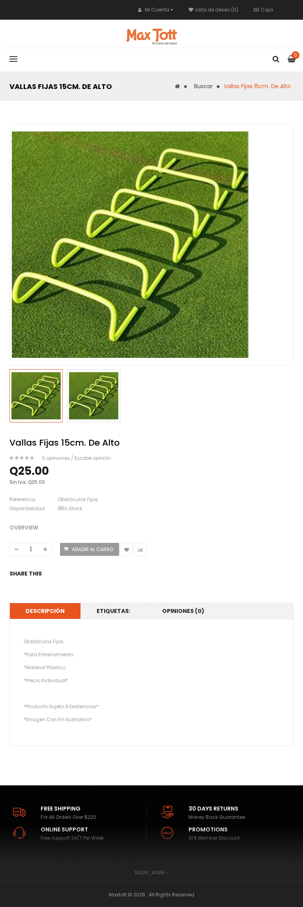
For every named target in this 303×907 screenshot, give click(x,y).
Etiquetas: (113, 611)
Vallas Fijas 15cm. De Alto (257, 86)
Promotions (208, 829)
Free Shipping (60, 809)
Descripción (45, 611)
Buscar (203, 86)
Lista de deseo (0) (216, 9)
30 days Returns (213, 809)
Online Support (64, 829)
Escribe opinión (93, 458)
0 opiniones (56, 458)
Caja (267, 9)
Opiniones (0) (183, 611)
